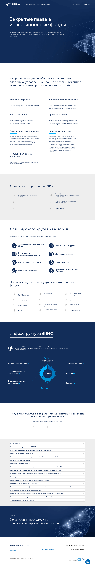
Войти (85, 4)
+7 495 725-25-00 (75, 4)
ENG (89, 4)
